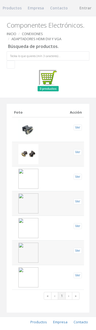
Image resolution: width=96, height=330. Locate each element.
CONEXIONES (32, 33)
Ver (77, 127)
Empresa (36, 7)
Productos (12, 7)
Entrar (84, 7)
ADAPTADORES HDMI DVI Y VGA (36, 38)
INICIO (11, 33)
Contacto (59, 7)
